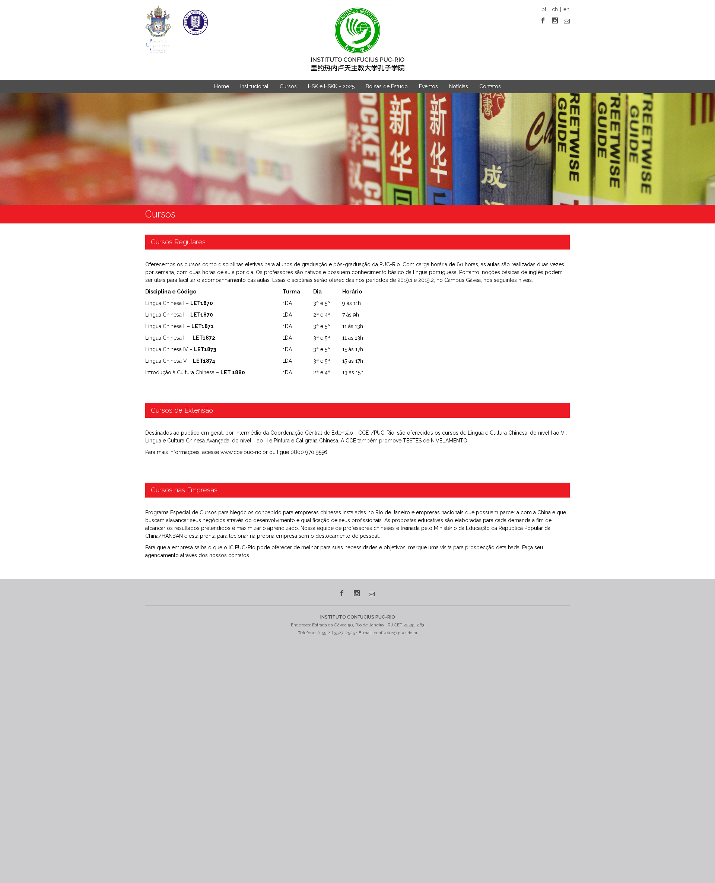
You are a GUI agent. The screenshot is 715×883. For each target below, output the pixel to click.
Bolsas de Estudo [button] (387, 86)
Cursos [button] (288, 86)
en (566, 9)
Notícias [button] (458, 86)
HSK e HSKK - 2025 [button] (331, 86)
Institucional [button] (254, 86)
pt (543, 9)
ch (555, 9)
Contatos (490, 86)
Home (221, 86)
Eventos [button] (428, 86)
